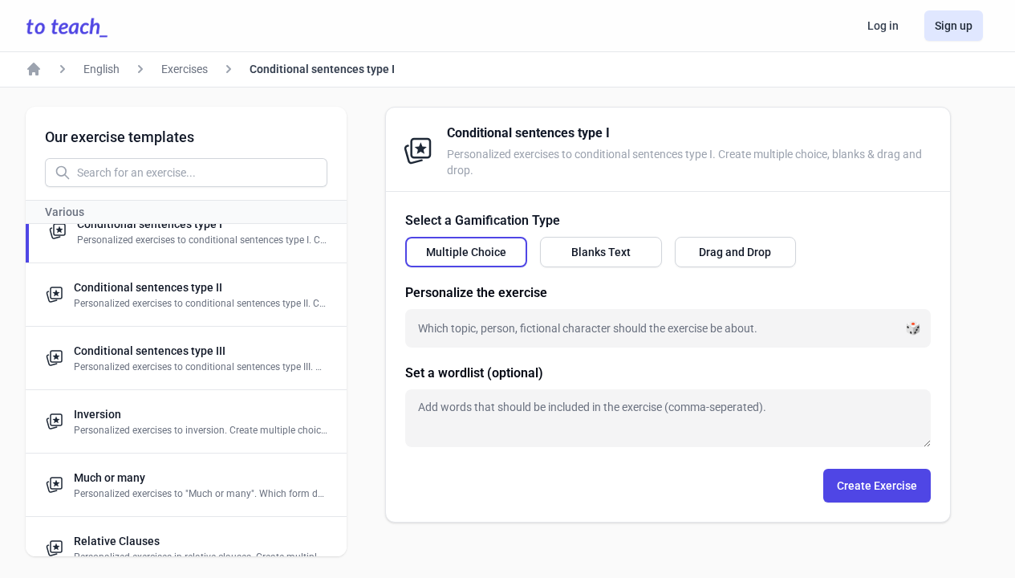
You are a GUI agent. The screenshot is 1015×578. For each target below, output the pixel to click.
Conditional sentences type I (322, 69)
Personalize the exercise (476, 292)
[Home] (34, 69)
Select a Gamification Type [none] (482, 220)
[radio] (466, 252)
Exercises (184, 69)
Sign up (953, 25)
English (101, 69)
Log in (883, 25)
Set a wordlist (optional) (474, 373)
